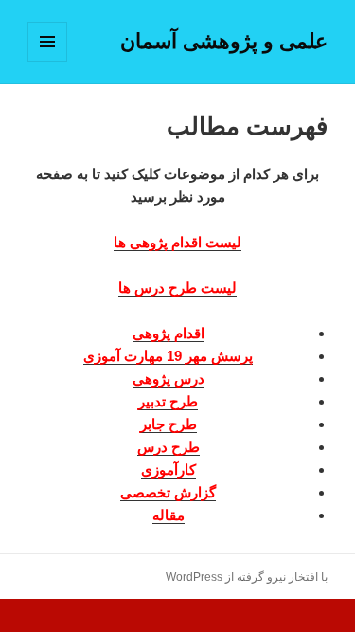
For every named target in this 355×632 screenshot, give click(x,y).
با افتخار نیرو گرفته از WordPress (247, 577)
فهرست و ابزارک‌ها (46, 61)
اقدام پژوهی (168, 333)
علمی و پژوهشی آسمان (224, 41)
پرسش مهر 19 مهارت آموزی (168, 356)
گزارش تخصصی (168, 492)
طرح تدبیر (168, 401)
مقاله (168, 515)
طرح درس (168, 447)
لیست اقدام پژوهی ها (177, 242)
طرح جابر (168, 424)
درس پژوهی (168, 378)
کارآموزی (168, 469)
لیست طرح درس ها (177, 288)
